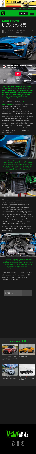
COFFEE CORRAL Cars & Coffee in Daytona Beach (9, 377)
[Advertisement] (18, 317)
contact (31, 9)
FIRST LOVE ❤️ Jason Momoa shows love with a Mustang (26, 378)
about (25, 9)
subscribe (23, 13)
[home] (3, 13)
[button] (32, 13)
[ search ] (13, 9)
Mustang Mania (23, 356)
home (19, 9)
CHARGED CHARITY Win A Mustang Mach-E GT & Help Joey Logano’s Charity (9, 358)
